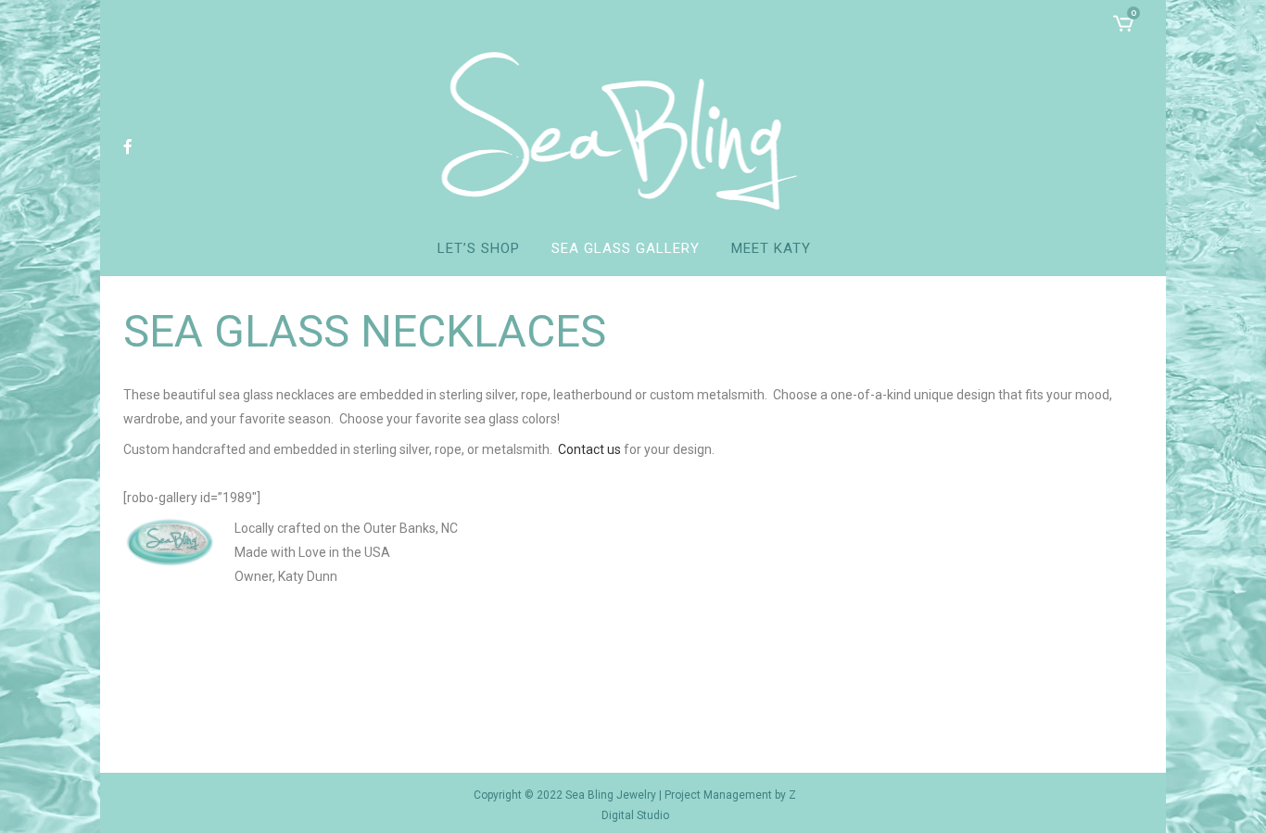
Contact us (589, 449)
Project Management (718, 795)
